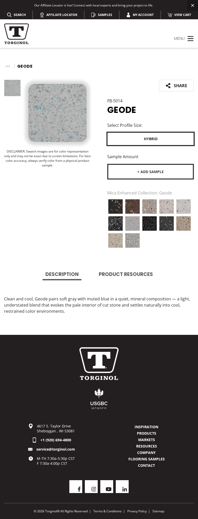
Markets (146, 439)
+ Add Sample (150, 171)
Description (62, 274)
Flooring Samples (146, 459)
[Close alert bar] (192, 5)
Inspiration (146, 426)
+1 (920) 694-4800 (55, 439)
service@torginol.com (55, 449)
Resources (146, 446)
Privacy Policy (137, 511)
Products (146, 433)
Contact (146, 465)
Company (146, 452)
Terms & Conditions (107, 511)
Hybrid (151, 138)
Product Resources (126, 274)
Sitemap (158, 511)
